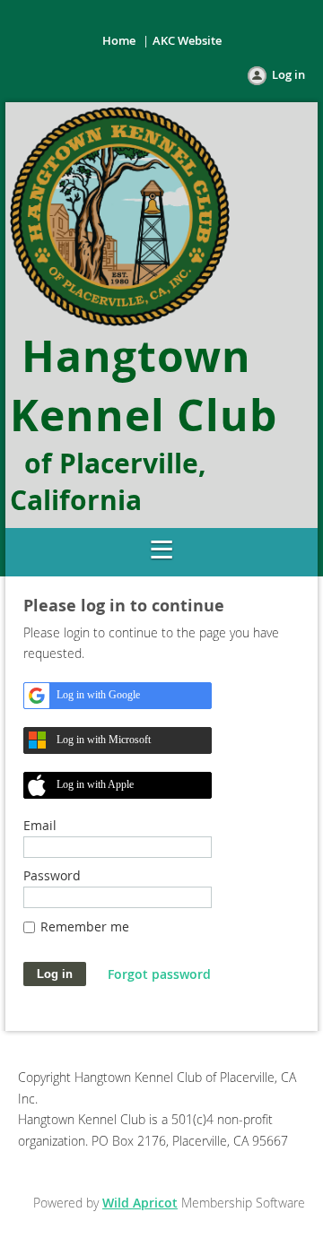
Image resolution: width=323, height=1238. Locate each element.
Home (118, 40)
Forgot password (159, 974)
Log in (288, 74)
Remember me (84, 926)
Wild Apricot (140, 1202)
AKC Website (187, 40)
